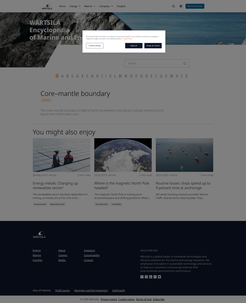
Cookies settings (95, 46)
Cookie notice (127, 39)
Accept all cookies (153, 46)
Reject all (133, 46)
